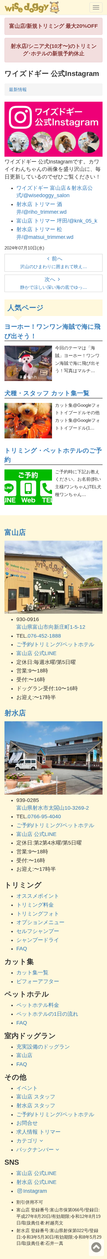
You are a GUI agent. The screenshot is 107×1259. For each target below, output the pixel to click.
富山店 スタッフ (35, 1097)
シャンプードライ (37, 940)
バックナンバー (35, 1150)
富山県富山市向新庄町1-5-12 (50, 627)
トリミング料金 (35, 905)
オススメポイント (37, 896)
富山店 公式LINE (36, 653)
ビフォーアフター (37, 981)
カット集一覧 (32, 973)
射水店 (15, 713)
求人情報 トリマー (38, 1132)
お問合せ (27, 1123)
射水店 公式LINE (36, 1182)
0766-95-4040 (44, 816)
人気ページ (25, 308)
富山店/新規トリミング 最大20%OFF (53, 26)
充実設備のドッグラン (43, 1047)
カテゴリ (27, 1141)
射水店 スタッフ (35, 1106)
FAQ (21, 949)
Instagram (35, 1191)
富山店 (15, 532)
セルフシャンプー (37, 931)
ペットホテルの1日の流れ (47, 1014)
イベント (27, 1088)
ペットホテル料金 (37, 1005)
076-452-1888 (44, 636)
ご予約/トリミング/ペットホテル (55, 644)
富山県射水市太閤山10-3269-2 (52, 808)
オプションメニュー (40, 922)
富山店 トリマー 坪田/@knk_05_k (56, 221)
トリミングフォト (37, 914)
